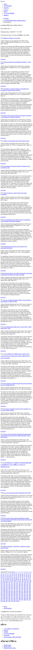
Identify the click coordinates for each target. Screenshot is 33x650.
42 (26, 575)
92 (30, 579)
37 (16, 575)
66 (11, 578)
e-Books (6, 632)
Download (6, 635)
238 (30, 596)
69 (16, 578)
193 (7, 592)
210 (20, 594)
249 (27, 598)
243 (12, 598)
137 (17, 585)
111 (12, 582)
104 (25, 581)
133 (7, 585)
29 (1, 575)
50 (11, 576)
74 (26, 578)
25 (24, 573)
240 (4, 598)
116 (25, 582)
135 (12, 585)
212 (25, 594)
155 (2, 588)
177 (27, 589)
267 (12, 601)
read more (3, 59)
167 (2, 589)
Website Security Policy (10, 648)
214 (30, 594)
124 (14, 584)
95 (5, 581)
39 (20, 575)
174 (20, 589)
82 (11, 579)
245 (17, 598)
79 (5, 579)
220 (14, 595)
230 (9, 596)
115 (22, 582)
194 (9, 592)
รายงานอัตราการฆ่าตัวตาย (11, 628)
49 (9, 576)
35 (12, 575)
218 (9, 595)
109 (7, 582)
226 (30, 595)
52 (14, 576)
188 (25, 591)
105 (28, 581)
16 (7, 573)
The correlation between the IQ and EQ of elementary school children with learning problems (16, 220)
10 (27, 572)
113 (17, 582)
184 (14, 591)
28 (30, 573)
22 (18, 573)
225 (27, 595)
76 (30, 578)
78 (3, 579)
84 (14, 579)
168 (4, 589)
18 (11, 573)
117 (27, 582)
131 (2, 585)
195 (12, 592)
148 (14, 586)
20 (14, 573)
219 (12, 595)
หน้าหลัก (6, 18)
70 (18, 578)
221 (17, 595)
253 (7, 599)
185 (17, 591)
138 (20, 585)
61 (1, 578)
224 (25, 595)
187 (22, 591)
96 (7, 581)
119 (2, 584)
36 (14, 575)
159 (12, 588)
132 (4, 585)
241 (7, 598)
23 (20, 573)
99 (12, 581)
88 (22, 579)
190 (30, 591)
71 (20, 578)
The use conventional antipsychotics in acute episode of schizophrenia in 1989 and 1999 (16, 300)
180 (4, 591)
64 (7, 578)
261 (27, 599)
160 (14, 588)
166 (30, 588)
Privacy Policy (7, 646)
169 (7, 589)
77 (1, 579)
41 (24, 575)
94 (3, 581)
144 (4, 586)
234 (20, 596)
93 (1, 581)
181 (7, 591)
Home (5, 606)
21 (16, 573)
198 (20, 592)
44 (30, 575)
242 (9, 598)
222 (20, 595)
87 (20, 579)
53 (16, 576)
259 (22, 599)
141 (27, 585)
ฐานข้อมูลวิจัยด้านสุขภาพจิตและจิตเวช (15, 20)
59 (28, 576)
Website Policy (7, 645)
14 (3, 573)
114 (20, 582)
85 (16, 579)
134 (9, 585)
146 (9, 586)
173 (17, 589)
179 (2, 591)
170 (9, 589)
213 (27, 594)
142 (30, 585)
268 (14, 601)
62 (3, 578)
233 (17, 596)
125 (17, 584)
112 (14, 582)
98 (11, 581)
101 (18, 581)
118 (30, 582)
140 (25, 585)
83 (12, 579)
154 (30, 586)
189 (27, 591)
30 (3, 575)
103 (23, 581)
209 (17, 594)
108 (4, 582)
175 (22, 589)
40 (22, 575)
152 (25, 586)
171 (12, 589)
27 (28, 573)
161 (17, 588)
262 (30, 599)
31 (5, 575)
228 (4, 596)
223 (22, 595)
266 (9, 601)
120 (4, 584)
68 (14, 578)
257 (17, 599)
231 (12, 596)
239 (2, 598)
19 (12, 573)
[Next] (17, 601)
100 (15, 581)
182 (9, 591)
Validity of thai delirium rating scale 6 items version (16, 141)
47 (5, 576)
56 (22, 576)
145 (7, 586)
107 (2, 582)
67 (12, 578)
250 (30, 598)
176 (25, 589)
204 (4, 594)
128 (25, 584)
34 (11, 575)
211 (22, 594)
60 (30, 576)
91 (28, 579)
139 (22, 585)
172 (14, 589)
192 (4, 592)
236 (25, 596)
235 (22, 596)
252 (4, 599)
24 (22, 573)
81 (9, 579)
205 (7, 594)
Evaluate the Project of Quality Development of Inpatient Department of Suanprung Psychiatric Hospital (16, 274)
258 (20, 599)
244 (14, 598)
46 (3, 576)
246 (20, 598)
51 (12, 576)
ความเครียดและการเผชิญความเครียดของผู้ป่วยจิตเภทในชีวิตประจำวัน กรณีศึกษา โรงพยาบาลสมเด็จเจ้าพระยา (16, 464)
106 (30, 581)
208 (14, 594)
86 (18, 579)
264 (4, 601)
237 (27, 596)
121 (7, 584)
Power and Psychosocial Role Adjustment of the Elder (17, 493)
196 (14, 592)
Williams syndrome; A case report (11, 38)
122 (9, 584)
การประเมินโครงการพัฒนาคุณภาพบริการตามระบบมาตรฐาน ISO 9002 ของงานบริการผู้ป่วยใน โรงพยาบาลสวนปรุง (15, 356)
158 (9, 588)
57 (24, 576)
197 (17, 592)
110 (9, 582)
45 (1, 576)
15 (5, 573)
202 (30, 592)
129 (27, 584)
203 (2, 594)
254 (9, 599)
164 (25, 588)
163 (22, 588)
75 (28, 578)
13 (1, 573)
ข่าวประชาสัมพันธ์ (9, 633)
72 (22, 578)
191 (2, 592)
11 (29, 572)
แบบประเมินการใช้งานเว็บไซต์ (12, 637)
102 (20, 581)
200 (25, 592)
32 (7, 575)
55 (20, 576)
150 (20, 586)
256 (14, 599)
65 (9, 578)
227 (2, 596)
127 (22, 584)
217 (7, 595)
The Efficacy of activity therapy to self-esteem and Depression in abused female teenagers (15, 89)
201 (27, 592)
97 (9, 581)
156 (4, 588)
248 (25, 598)
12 (31, 572)
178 (30, 589)
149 (17, 586)
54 (18, 576)
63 (5, 578)
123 (12, 584)
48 (7, 576)
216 (4, 595)
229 (7, 596)
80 (7, 579)
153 (27, 586)
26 (26, 573)
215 (2, 595)
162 (20, 588)
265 (7, 601)
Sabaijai (6, 630)
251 (2, 599)
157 (7, 588)
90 (26, 579)
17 (9, 573)
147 (12, 586)
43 (28, 575)
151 (22, 586)
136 (14, 585)
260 (25, 599)
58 (26, 576)
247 (22, 598)
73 (24, 578)
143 (2, 586)
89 (24, 579)
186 (20, 591)
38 (18, 575)
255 (12, 599)
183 (12, 591)
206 (9, 594)
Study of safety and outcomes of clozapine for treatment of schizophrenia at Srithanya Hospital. (16, 116)
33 (9, 575)
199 (22, 592)
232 (14, 596)
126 (20, 584)
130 (30, 584)
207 (12, 594)
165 (27, 588)
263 (2, 601)
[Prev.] (13, 572)
